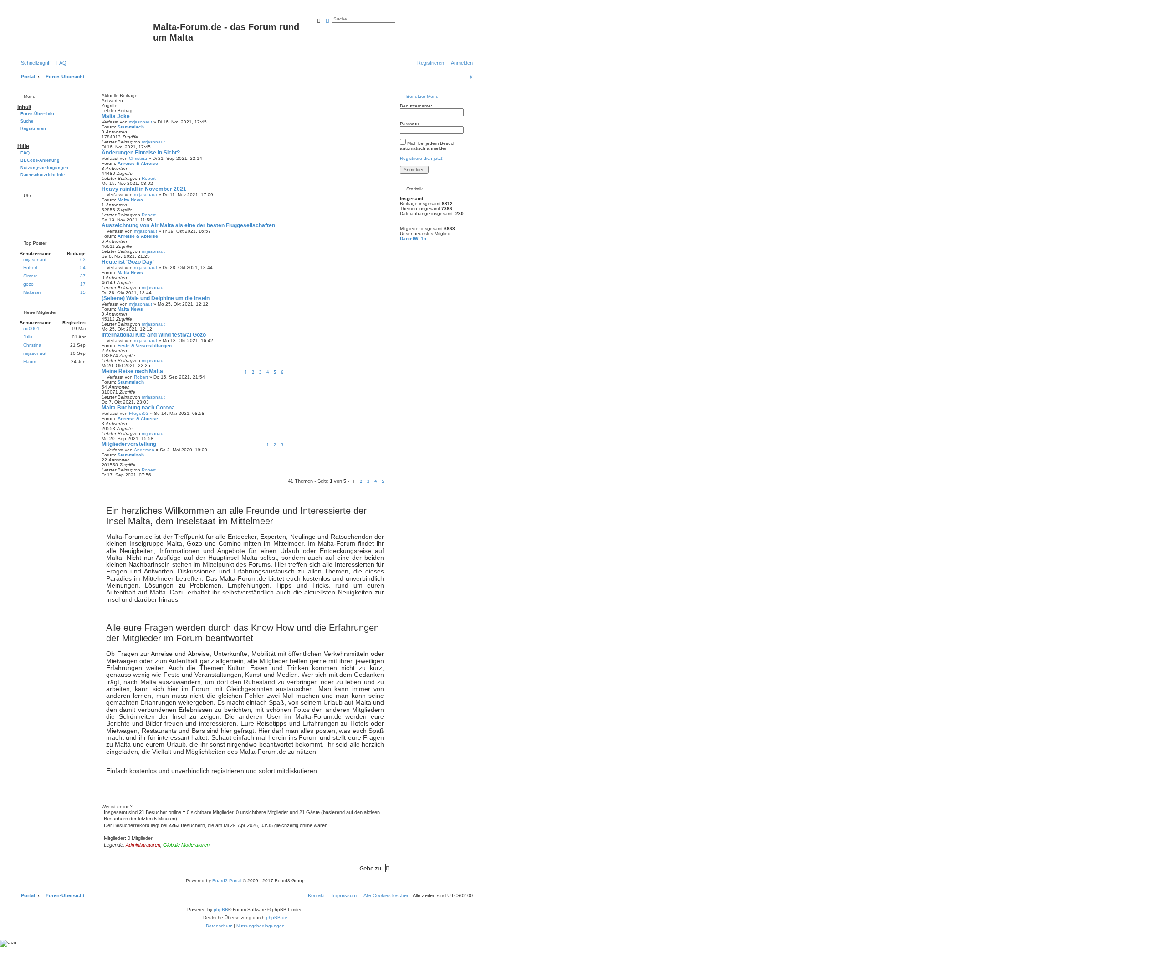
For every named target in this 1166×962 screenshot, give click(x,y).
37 (83, 275)
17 (83, 284)
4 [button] (375, 481)
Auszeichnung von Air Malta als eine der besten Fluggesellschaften (188, 225)
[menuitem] (59, 63)
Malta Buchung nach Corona (138, 407)
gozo (28, 284)
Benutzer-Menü (422, 96)
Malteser (32, 292)
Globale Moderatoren (186, 845)
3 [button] (368, 481)
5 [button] (383, 481)
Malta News (130, 199)
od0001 (31, 328)
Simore (30, 275)
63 (83, 259)
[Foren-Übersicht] (84, 32)
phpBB (221, 909)
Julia (28, 336)
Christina (138, 158)
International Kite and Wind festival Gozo (154, 335)
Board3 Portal (226, 880)
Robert (149, 178)
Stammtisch (131, 126)
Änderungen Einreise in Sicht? (141, 152)
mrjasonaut (140, 121)
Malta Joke (116, 116)
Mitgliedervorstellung (129, 444)
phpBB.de (276, 917)
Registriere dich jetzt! (422, 158)
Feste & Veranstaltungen (145, 345)
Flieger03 (138, 413)
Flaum (29, 361)
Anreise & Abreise (138, 163)
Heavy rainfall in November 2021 (144, 189)
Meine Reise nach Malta (132, 371)
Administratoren (143, 845)
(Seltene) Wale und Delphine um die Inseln (156, 298)
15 (83, 292)
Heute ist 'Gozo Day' (128, 262)
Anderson (144, 449)
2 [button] (361, 481)
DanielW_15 (413, 238)
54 (83, 267)
